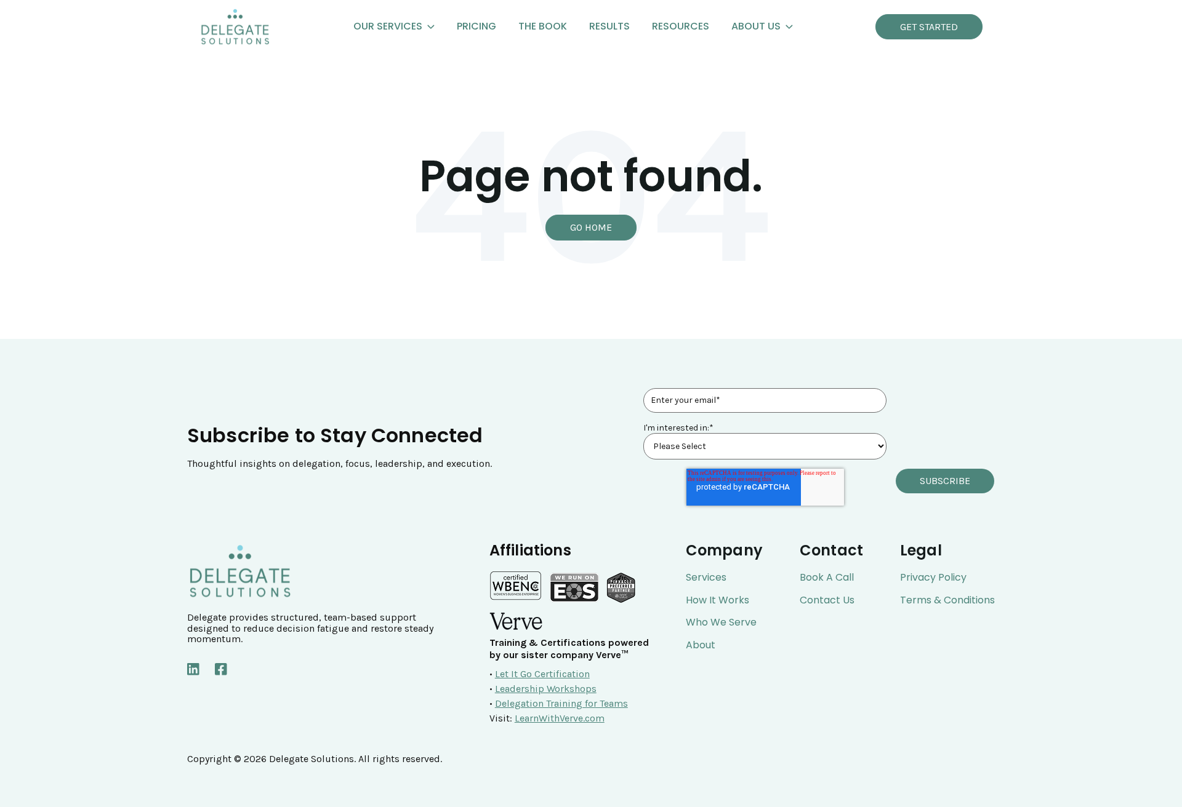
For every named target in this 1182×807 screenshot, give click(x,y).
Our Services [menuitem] (387, 26)
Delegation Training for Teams (561, 703)
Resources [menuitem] (680, 26)
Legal (921, 551)
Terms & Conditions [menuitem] (947, 600)
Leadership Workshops (546, 688)
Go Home (591, 227)
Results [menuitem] (609, 26)
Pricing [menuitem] (476, 26)
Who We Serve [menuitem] (721, 622)
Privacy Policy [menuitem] (933, 577)
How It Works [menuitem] (717, 600)
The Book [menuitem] (542, 26)
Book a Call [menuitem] (827, 577)
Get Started (929, 27)
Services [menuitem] (706, 577)
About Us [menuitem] (756, 26)
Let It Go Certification (542, 674)
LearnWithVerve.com (560, 718)
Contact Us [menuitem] (827, 600)
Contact (831, 551)
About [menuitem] (700, 645)
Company (724, 551)
